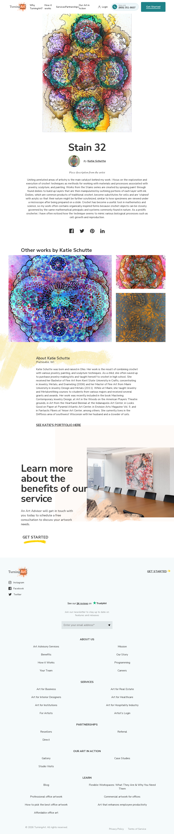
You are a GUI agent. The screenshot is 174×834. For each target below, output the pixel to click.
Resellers (46, 732)
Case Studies (122, 758)
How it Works (46, 662)
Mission (122, 646)
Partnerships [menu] (72, 7)
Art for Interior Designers (46, 697)
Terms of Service (137, 829)
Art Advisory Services (46, 646)
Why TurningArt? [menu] (36, 7)
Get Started (153, 6)
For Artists (46, 713)
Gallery (46, 758)
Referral (122, 732)
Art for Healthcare (122, 697)
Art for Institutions (46, 705)
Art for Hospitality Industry (122, 705)
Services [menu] (60, 7)
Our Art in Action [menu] (84, 7)
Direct (46, 740)
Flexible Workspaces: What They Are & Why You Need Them (122, 787)
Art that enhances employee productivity (122, 805)
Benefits (46, 654)
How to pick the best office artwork (46, 805)
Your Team (46, 670)
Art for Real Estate (122, 689)
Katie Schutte (97, 161)
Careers (122, 670)
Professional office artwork (46, 797)
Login (105, 7)
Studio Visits (46, 766)
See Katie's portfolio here (58, 425)
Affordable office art (46, 813)
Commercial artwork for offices (122, 797)
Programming (122, 662)
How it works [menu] (48, 7)
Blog (46, 785)
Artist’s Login (122, 713)
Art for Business (46, 689)
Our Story (122, 654)
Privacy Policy (116, 829)
